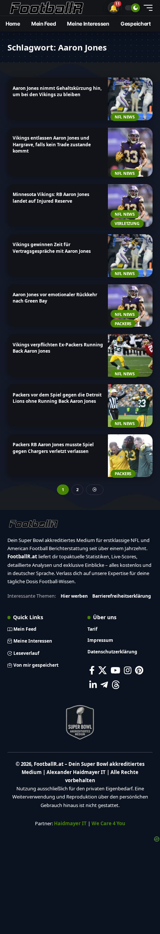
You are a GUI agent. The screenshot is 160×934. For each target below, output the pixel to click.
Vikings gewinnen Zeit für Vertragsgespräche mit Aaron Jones (52, 247)
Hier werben (74, 596)
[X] (102, 670)
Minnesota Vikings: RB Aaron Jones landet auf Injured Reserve (51, 197)
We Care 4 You (108, 823)
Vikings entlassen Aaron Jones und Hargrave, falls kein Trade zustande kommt (52, 144)
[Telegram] (104, 684)
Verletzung (127, 223)
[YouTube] (115, 670)
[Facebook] (91, 670)
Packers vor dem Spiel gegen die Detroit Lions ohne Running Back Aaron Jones (57, 398)
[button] (113, 7)
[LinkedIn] (93, 684)
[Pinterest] (139, 670)
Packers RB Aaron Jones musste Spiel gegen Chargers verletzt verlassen (53, 447)
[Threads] (116, 684)
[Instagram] (127, 670)
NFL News (125, 117)
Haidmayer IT (70, 823)
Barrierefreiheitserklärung (121, 596)
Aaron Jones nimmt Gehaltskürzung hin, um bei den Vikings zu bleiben (57, 91)
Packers (123, 323)
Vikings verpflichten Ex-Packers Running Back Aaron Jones (58, 348)
